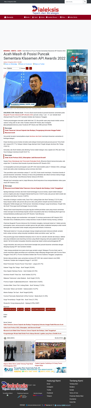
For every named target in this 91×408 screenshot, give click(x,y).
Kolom (42, 17)
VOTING (27, 309)
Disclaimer (73, 399)
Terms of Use (74, 393)
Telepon (49, 396)
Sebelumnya (10, 338)
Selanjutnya (59, 338)
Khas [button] (63, 17)
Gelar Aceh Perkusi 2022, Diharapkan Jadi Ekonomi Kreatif (25, 157)
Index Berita (73, 17)
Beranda (9, 17)
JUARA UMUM (50, 309)
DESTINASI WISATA (38, 309)
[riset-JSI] (35, 370)
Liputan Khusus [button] (52, 17)
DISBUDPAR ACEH (10, 309)
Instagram (50, 387)
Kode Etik (73, 402)
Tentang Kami (74, 384)
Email (48, 384)
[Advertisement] (45, 34)
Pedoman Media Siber (76, 396)
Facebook (50, 393)
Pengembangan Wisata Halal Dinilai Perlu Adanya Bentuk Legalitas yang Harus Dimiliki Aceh (32, 333)
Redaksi (72, 387)
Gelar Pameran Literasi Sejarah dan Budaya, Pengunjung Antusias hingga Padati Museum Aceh (33, 324)
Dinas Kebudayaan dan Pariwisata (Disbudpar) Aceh (24, 161)
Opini (36, 17)
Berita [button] (27, 17)
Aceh (19, 51)
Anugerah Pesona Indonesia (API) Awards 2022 (18, 115)
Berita (13, 51)
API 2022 (20, 309)
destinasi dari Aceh (36, 136)
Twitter (49, 390)
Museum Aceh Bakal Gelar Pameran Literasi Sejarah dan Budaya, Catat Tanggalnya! (34, 188)
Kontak (72, 390)
